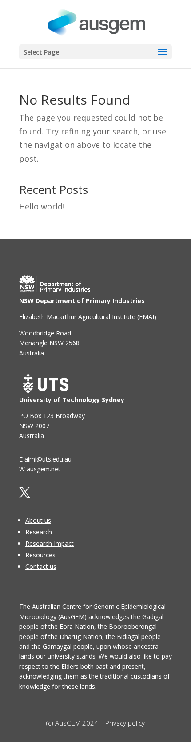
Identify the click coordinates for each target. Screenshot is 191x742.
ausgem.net (43, 469)
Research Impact (49, 543)
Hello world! (41, 206)
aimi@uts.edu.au (48, 459)
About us (38, 520)
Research (38, 532)
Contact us (40, 566)
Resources (40, 555)
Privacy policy (125, 722)
